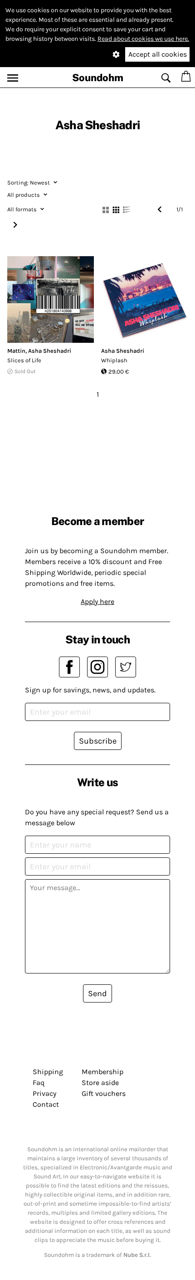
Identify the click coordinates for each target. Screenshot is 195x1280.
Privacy (44, 1093)
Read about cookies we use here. (143, 39)
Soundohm (97, 77)
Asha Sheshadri (49, 350)
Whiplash (114, 360)
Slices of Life (24, 360)
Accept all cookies (157, 54)
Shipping (48, 1071)
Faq (38, 1082)
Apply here (97, 601)
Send (97, 993)
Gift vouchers (104, 1093)
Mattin (16, 350)
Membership (102, 1071)
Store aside (100, 1082)
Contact (46, 1104)
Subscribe (98, 741)
